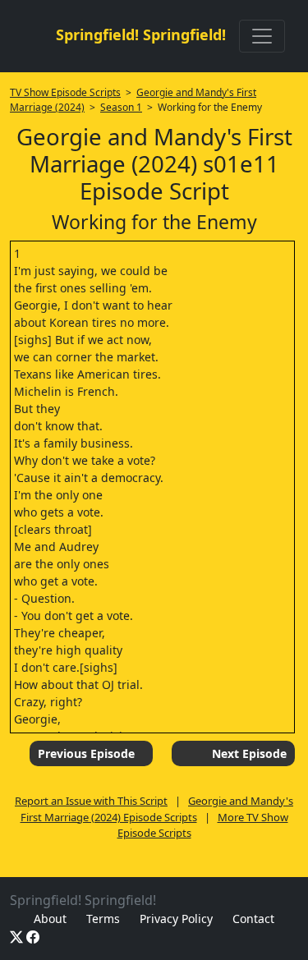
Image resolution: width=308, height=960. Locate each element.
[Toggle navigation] (262, 36)
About (50, 918)
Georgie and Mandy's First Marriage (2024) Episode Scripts (157, 808)
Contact (253, 918)
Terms (103, 918)
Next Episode (249, 753)
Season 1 (121, 107)
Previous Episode (86, 753)
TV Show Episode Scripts (65, 92)
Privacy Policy (176, 918)
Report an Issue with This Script (91, 800)
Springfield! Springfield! (141, 34)
